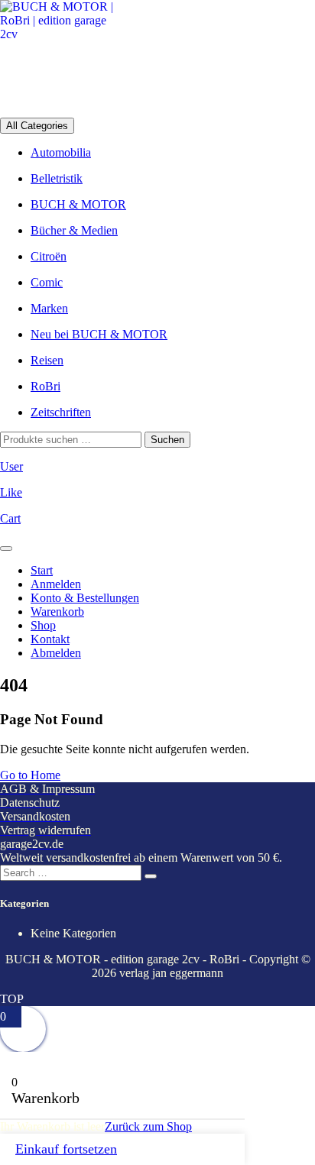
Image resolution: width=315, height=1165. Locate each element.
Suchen (167, 439)
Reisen (47, 360)
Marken (49, 308)
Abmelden (56, 652)
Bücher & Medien (74, 230)
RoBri (45, 386)
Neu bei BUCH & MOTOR (99, 334)
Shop (43, 625)
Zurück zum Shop (148, 1126)
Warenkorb (57, 611)
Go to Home (30, 775)
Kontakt (50, 639)
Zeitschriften (61, 412)
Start (42, 570)
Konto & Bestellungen (85, 597)
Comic (47, 282)
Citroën (49, 256)
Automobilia (61, 152)
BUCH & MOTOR (78, 204)
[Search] (151, 876)
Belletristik (57, 178)
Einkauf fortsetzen (66, 1149)
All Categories (37, 125)
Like (11, 492)
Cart (10, 518)
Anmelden (56, 584)
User (11, 466)
